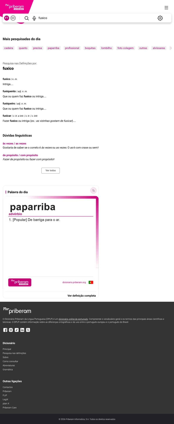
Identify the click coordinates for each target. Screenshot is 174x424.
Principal (7, 349)
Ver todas (51, 170)
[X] (28, 331)
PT (6, 18)
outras (143, 48)
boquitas (90, 48)
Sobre (5, 357)
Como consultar (10, 361)
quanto (23, 48)
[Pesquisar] (26, 18)
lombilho (106, 48)
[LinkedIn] (22, 331)
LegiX (5, 399)
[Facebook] (5, 331)
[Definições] (160, 18)
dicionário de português (73, 319)
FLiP (5, 395)
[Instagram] (10, 331)
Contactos (8, 387)
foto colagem (126, 48)
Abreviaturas (9, 365)
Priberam (7, 391)
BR (13, 18)
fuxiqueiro (9, 103)
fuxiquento (9, 91)
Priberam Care (9, 407)
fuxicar (7, 115)
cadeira (8, 48)
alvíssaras (159, 48)
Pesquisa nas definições (14, 353)
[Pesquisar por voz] (34, 18)
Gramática (8, 369)
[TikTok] (16, 331)
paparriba (53, 48)
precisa (37, 48)
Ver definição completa (82, 295)
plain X (6, 403)
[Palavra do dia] (93, 190)
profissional (72, 48)
